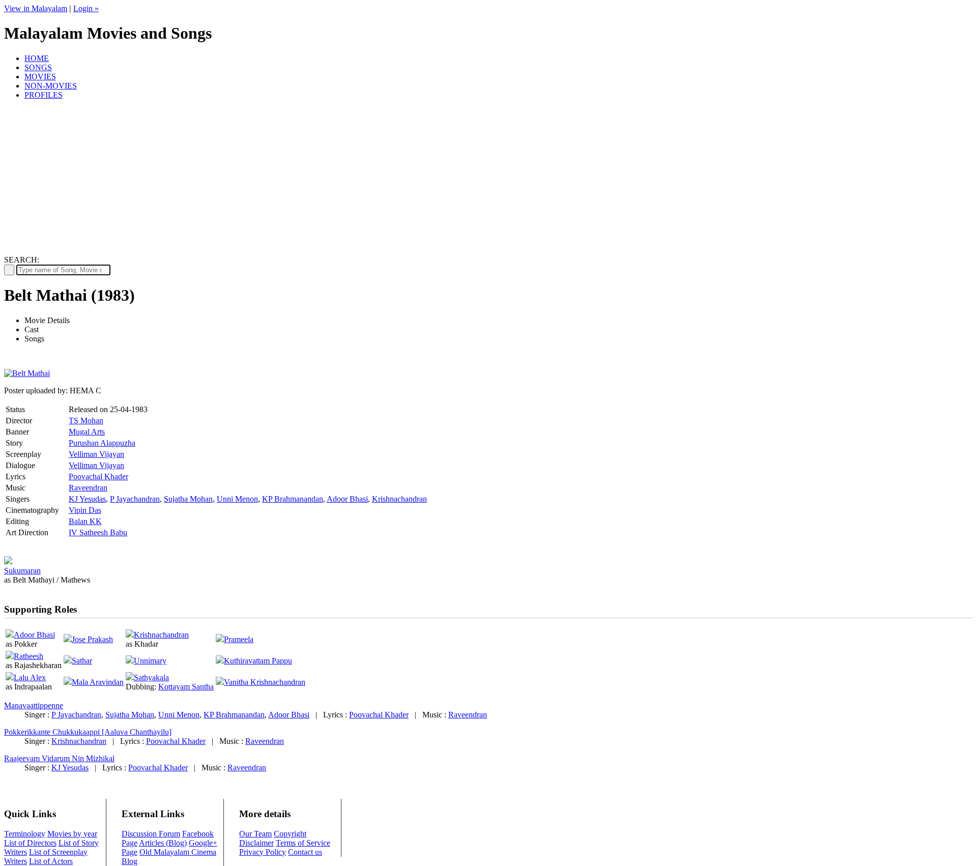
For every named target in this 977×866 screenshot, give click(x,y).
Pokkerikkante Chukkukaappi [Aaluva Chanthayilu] (87, 732)
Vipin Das (85, 510)
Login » (86, 8)
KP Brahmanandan (292, 499)
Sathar (82, 660)
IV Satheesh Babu (98, 532)
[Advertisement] (488, 179)
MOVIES (40, 76)
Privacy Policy (262, 852)
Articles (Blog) (163, 843)
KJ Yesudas (87, 499)
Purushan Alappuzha (102, 443)
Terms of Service (303, 843)
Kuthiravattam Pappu (258, 660)
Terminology (24, 833)
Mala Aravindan (98, 682)
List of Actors (51, 861)
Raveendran (88, 487)
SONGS (38, 67)
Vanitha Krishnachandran (264, 682)
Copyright (290, 833)
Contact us (305, 852)
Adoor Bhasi (347, 499)
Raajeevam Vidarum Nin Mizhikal (59, 758)
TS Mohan (86, 420)
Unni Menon (237, 499)
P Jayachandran (135, 499)
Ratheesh (28, 656)
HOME (36, 58)
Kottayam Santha (186, 686)
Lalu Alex (30, 677)
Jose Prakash (92, 639)
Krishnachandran (399, 499)
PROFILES (43, 95)
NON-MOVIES (50, 85)
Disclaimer (256, 843)
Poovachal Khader (98, 476)
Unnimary (150, 660)
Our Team (255, 833)
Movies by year (72, 833)
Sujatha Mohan (188, 499)
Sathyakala (151, 677)
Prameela (238, 639)
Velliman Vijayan (96, 454)
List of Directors (30, 843)
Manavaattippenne (33, 705)
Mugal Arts (87, 431)
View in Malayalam (35, 8)
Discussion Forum (151, 833)
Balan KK (85, 521)
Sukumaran (22, 570)
